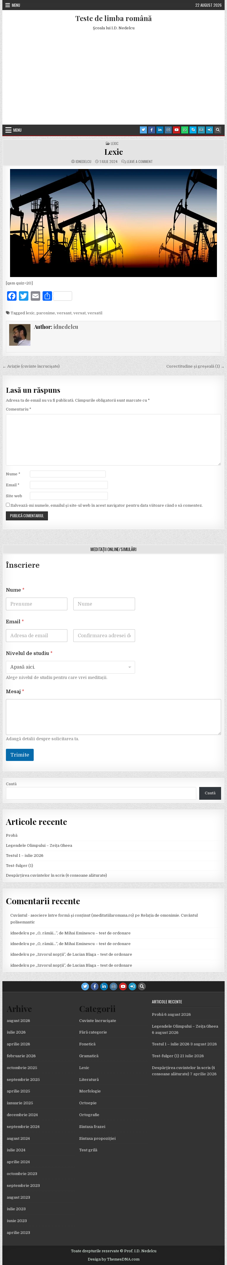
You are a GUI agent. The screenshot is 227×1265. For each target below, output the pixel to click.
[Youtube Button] (176, 129)
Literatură (89, 1079)
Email (13, 485)
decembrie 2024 (22, 1115)
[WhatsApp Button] (184, 129)
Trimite (19, 755)
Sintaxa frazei (92, 1126)
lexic (30, 313)
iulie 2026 (16, 1032)
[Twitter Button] (143, 129)
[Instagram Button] (168, 129)
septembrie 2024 (23, 1126)
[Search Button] (217, 129)
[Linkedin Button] (159, 129)
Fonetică (87, 1044)
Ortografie (89, 1115)
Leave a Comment (140, 161)
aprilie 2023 (18, 1232)
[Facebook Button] (151, 129)
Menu (16, 5)
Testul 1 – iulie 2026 (24, 855)
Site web (14, 496)
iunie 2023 (17, 1221)
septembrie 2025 (23, 1079)
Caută (11, 784)
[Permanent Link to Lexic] (113, 223)
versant (64, 313)
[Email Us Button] (201, 129)
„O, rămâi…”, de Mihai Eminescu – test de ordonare (83, 933)
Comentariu (18, 409)
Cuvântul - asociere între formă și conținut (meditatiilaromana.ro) (72, 915)
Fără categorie (93, 1032)
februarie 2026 (21, 1056)
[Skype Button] (193, 129)
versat (79, 313)
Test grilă (88, 1150)
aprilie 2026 (18, 1044)
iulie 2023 (16, 1209)
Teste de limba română (113, 18)
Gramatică (88, 1056)
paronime (45, 313)
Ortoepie (88, 1103)
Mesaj (15, 691)
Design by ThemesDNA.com (114, 1259)
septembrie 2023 (23, 1185)
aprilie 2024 (18, 1162)
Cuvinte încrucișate (97, 1020)
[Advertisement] (113, 80)
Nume (13, 474)
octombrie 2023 (22, 1173)
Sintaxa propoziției (97, 1138)
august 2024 (18, 1138)
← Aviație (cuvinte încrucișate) (31, 366)
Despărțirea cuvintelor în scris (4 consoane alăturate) (56, 875)
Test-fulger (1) (19, 865)
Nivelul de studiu (29, 653)
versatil (94, 313)
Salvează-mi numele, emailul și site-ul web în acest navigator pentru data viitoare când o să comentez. (107, 505)
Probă (11, 835)
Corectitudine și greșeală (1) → (195, 366)
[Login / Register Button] (209, 129)
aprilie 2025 (18, 1091)
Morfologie (90, 1091)
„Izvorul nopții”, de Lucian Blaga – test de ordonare (84, 954)
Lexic (115, 143)
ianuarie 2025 (20, 1103)
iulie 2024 (16, 1150)
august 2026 (18, 1020)
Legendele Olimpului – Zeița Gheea (39, 845)
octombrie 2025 (22, 1068)
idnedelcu (83, 161)
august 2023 (18, 1197)
